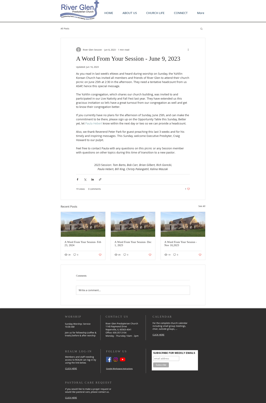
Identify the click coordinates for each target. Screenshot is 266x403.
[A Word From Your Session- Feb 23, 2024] (83, 224)
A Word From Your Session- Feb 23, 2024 (82, 243)
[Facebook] (108, 359)
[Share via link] (100, 179)
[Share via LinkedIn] (92, 179)
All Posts (65, 28)
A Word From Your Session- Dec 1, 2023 (133, 243)
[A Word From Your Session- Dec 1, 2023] (133, 224)
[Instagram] (115, 359)
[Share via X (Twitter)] (85, 179)
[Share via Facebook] (77, 179)
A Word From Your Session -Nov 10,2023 (180, 243)
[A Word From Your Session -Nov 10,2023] (183, 224)
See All (201, 206)
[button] (129, 13)
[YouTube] (122, 359)
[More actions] (188, 49)
